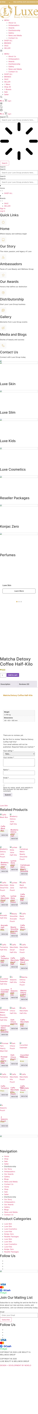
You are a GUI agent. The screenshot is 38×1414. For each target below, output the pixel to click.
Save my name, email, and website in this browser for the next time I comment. (18, 789)
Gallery (11, 33)
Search (2, 167)
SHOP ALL (8, 40)
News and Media (15, 35)
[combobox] (19, 120)
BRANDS (7, 43)
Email (6, 777)
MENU (6, 20)
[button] (19, 51)
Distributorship (14, 30)
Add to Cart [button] (4, 835)
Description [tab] (5, 684)
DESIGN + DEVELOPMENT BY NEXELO (15, 1365)
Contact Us (13, 38)
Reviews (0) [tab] (24, 684)
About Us (12, 23)
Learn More (19, 591)
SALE (6, 46)
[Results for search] (19, 141)
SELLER (7, 48)
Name (6, 769)
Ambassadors (13, 25)
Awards (11, 28)
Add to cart (12, 675)
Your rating (8, 751)
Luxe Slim (4, 806)
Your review (8, 757)
